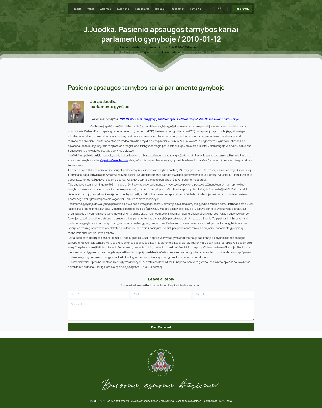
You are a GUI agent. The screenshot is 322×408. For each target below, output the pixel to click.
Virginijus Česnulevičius (114, 160)
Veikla (135, 47)
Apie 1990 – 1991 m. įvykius (185, 47)
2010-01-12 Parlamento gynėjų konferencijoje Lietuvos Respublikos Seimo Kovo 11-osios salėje (178, 119)
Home (124, 47)
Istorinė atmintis (154, 47)
